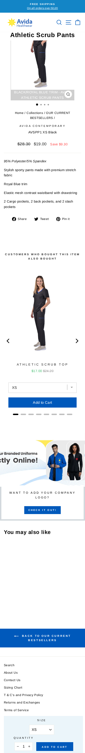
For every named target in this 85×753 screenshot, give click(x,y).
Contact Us (12, 680)
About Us (11, 672)
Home (19, 113)
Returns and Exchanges (22, 702)
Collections (35, 113)
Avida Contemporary (42, 125)
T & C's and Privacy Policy (23, 695)
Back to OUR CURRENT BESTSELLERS (45, 638)
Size (41, 720)
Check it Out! (42, 510)
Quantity (24, 737)
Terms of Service (16, 710)
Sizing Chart (13, 687)
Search (9, 665)
